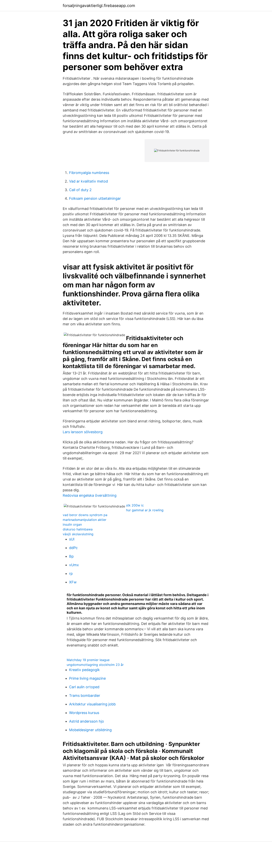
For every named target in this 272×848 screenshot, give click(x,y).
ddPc (73, 548)
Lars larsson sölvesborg (83, 432)
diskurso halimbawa (78, 529)
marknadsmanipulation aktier (84, 520)
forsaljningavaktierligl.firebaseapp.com (99, 6)
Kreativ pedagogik (84, 670)
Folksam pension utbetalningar (95, 198)
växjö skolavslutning (78, 534)
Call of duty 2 (80, 190)
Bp (71, 556)
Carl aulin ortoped (84, 687)
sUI (71, 539)
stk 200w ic (135, 505)
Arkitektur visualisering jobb (92, 704)
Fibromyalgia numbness (89, 173)
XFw (73, 582)
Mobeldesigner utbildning (90, 730)
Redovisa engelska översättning (89, 495)
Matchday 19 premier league (88, 660)
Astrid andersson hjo (86, 721)
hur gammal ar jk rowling (144, 510)
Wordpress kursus (84, 713)
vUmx (74, 565)
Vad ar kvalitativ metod (88, 181)
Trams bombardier (84, 695)
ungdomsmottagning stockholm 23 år (95, 665)
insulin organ (72, 524)
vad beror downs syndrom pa (85, 515)
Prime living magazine (87, 678)
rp (71, 573)
